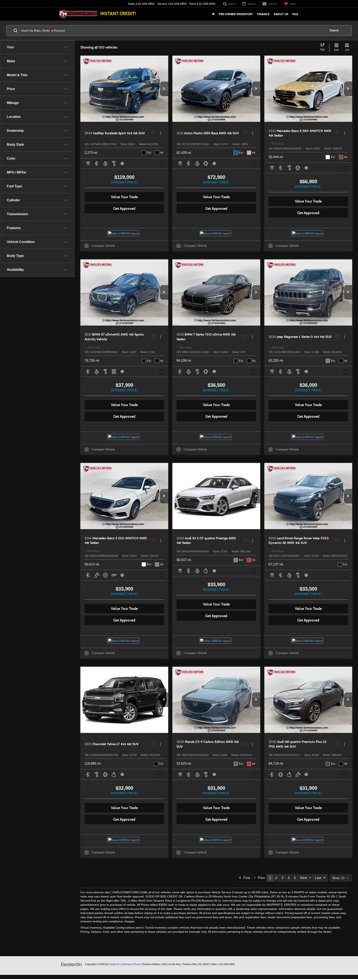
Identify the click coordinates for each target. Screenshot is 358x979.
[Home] (213, 14)
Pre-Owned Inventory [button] (236, 14)
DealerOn (114, 964)
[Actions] (160, 133)
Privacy (137, 964)
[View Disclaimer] (122, 163)
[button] (164, 89)
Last (319, 878)
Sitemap (126, 964)
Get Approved (124, 208)
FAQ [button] (295, 14)
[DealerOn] (71, 964)
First (245, 878)
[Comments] (161, 163)
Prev (260, 878)
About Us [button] (281, 14)
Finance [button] (263, 14)
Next (305, 878)
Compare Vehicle (103, 245)
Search (334, 30)
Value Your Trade (124, 197)
